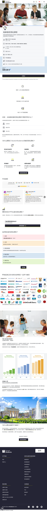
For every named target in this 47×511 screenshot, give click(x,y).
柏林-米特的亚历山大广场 (31, 429)
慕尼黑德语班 (27, 462)
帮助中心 (4, 462)
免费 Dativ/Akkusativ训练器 (7, 497)
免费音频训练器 (5, 494)
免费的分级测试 (31, 215)
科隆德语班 (26, 474)
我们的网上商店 (7, 238)
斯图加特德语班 (27, 471)
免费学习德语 (5, 487)
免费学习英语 (5, 489)
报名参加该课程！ (23, 439)
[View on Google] (5, 192)
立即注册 (23, 267)
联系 (3, 459)
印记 (25, 489)
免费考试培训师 (5, 492)
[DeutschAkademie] (7, 1)
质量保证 (9, 57)
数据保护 (26, 492)
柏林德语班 (26, 459)
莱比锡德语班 (27, 479)
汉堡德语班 (26, 466)
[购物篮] (33, 1)
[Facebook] (29, 506)
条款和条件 (26, 487)
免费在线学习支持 (11, 61)
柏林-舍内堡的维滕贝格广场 (9, 429)
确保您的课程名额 (23, 172)
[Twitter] (33, 506)
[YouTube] (41, 506)
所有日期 (13, 39)
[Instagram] (37, 506)
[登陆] (36, 1)
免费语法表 (4, 499)
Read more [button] (6, 202)
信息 (25, 494)
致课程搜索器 (21, 225)
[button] (2, 197)
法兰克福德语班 (27, 469)
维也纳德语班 (27, 464)
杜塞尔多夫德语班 (27, 476)
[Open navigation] (44, 1)
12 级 (23, 389)
